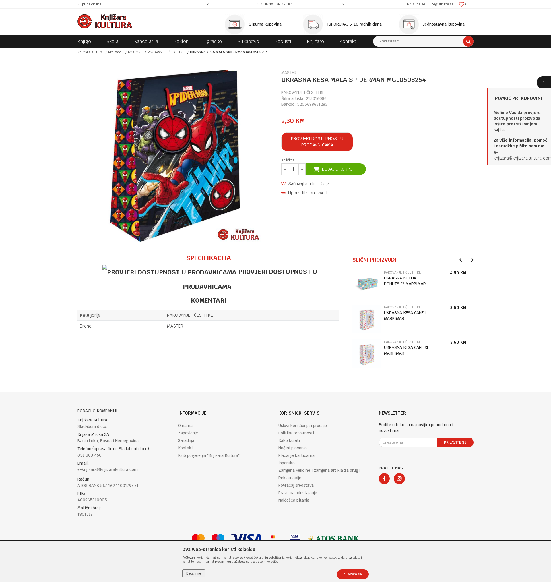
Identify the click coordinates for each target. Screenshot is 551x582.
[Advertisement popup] (275, 290)
